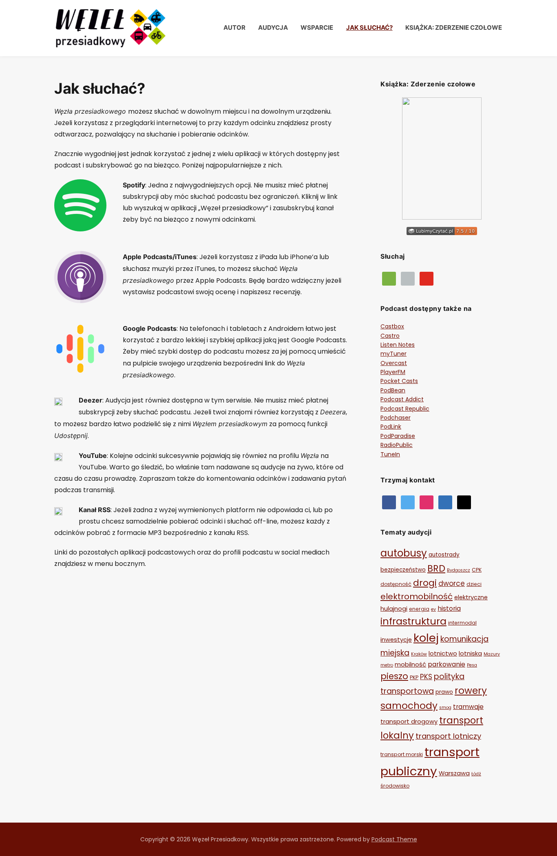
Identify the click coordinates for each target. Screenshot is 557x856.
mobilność (410, 664)
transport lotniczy (448, 736)
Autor (234, 27)
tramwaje (468, 706)
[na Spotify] (389, 278)
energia (419, 608)
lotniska (470, 653)
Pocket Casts (399, 381)
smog (445, 707)
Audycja (273, 27)
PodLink (390, 426)
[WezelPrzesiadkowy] (389, 501)
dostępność (395, 584)
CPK (477, 569)
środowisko (394, 785)
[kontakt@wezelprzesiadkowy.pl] (464, 501)
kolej (426, 638)
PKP (414, 677)
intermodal (462, 622)
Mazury (492, 654)
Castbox (392, 326)
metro (386, 665)
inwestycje (396, 640)
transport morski (401, 754)
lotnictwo (443, 653)
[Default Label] (426, 278)
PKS (426, 677)
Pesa (472, 665)
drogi (425, 583)
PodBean (392, 390)
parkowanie (446, 664)
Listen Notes (397, 345)
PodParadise (397, 436)
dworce (451, 583)
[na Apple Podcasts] (408, 278)
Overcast (393, 363)
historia (449, 608)
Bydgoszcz (458, 570)
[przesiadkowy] (408, 501)
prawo (444, 692)
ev (433, 609)
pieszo (394, 676)
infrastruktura (413, 621)
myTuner (393, 354)
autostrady (444, 555)
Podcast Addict (402, 399)
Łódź (476, 774)
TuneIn (390, 454)
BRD (436, 568)
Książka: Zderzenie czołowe (453, 27)
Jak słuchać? (369, 27)
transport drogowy (409, 721)
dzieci (474, 584)
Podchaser (395, 418)
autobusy (403, 553)
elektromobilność (416, 596)
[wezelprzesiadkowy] (426, 501)
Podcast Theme (394, 839)
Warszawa (454, 773)
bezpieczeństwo (403, 570)
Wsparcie (317, 27)
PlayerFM (392, 372)
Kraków (419, 654)
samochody (409, 705)
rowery (471, 690)
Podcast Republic (404, 409)
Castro (390, 336)
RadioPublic (396, 445)
